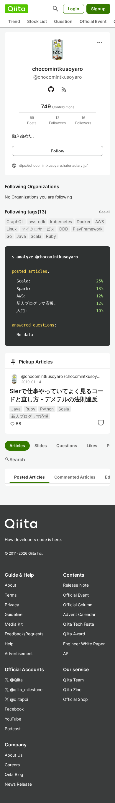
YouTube (13, 718)
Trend (14, 21)
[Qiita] (16, 8)
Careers (12, 764)
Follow (57, 151)
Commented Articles (75, 476)
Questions (66, 445)
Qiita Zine (72, 689)
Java (21, 236)
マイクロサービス (38, 228)
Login (73, 8)
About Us (13, 755)
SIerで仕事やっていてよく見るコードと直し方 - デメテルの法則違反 (56, 395)
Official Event (93, 21)
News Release (18, 784)
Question (63, 21)
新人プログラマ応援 (29, 416)
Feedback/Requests (24, 633)
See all (104, 212)
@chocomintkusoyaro (61, 376)
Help (9, 643)
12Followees (57, 120)
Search (15, 459)
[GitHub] (51, 89)
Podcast (13, 728)
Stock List (37, 21)
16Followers (83, 120)
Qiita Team (73, 679)
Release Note (76, 585)
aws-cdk (37, 221)
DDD (63, 228)
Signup (98, 8)
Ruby (51, 236)
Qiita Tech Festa (78, 624)
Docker (84, 221)
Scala (36, 236)
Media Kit (14, 624)
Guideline (13, 614)
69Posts (31, 120)
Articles (17, 445)
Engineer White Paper (84, 643)
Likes (92, 445)
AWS (99, 221)
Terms (11, 594)
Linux (11, 228)
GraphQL (15, 221)
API (66, 653)
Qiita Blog (14, 774)
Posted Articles (29, 476)
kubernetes (61, 221)
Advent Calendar (79, 614)
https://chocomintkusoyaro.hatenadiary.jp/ (53, 165)
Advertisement (19, 653)
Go (9, 236)
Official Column (77, 604)
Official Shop (75, 699)
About (10, 585)
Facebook (14, 708)
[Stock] (101, 422)
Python (47, 408)
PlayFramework (88, 228)
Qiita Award (74, 633)
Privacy (12, 604)
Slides (40, 445)
